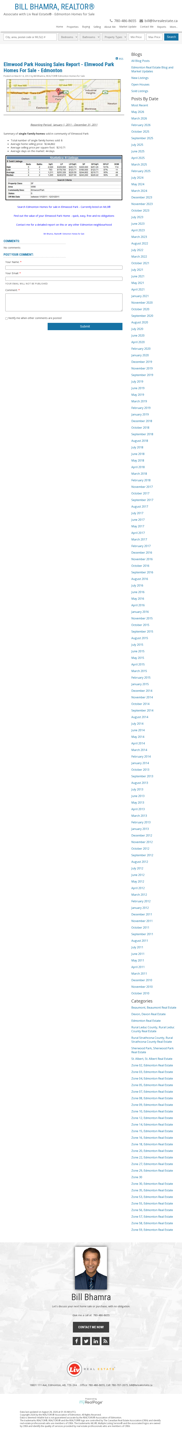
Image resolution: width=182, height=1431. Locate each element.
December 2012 (141, 835)
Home (59, 26)
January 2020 (140, 355)
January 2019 (140, 414)
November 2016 (142, 559)
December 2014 (141, 691)
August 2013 (139, 783)
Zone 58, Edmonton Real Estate (152, 1223)
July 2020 (137, 329)
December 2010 (141, 980)
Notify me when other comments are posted (34, 318)
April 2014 (138, 743)
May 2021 (137, 283)
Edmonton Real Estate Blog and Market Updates (152, 69)
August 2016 (139, 579)
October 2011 (140, 927)
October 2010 (140, 993)
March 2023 (139, 237)
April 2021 (138, 289)
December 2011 (141, 914)
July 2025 (137, 145)
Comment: (11, 290)
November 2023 (142, 204)
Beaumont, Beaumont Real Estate (153, 1007)
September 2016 (142, 572)
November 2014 (142, 697)
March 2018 (139, 474)
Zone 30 (136, 1177)
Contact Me (147, 26)
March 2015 (139, 671)
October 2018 (140, 428)
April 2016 (138, 605)
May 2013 (137, 802)
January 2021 (140, 296)
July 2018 (137, 447)
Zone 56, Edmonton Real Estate (152, 1210)
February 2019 (141, 408)
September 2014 (142, 710)
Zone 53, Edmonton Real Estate (152, 1197)
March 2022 (139, 257)
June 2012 (137, 875)
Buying (86, 26)
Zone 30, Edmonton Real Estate (152, 1184)
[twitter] (86, 1341)
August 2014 (139, 717)
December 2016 (141, 553)
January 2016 (140, 612)
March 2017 (139, 539)
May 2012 (137, 881)
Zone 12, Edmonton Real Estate (152, 1118)
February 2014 (141, 756)
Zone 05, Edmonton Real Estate (152, 1085)
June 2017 (137, 520)
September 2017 (142, 500)
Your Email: (12, 273)
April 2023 (138, 230)
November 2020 (142, 303)
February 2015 (141, 677)
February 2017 (141, 546)
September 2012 (142, 855)
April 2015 (138, 664)
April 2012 (138, 888)
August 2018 (139, 441)
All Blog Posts (140, 61)
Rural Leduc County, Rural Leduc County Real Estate (152, 1029)
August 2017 (139, 506)
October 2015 (140, 625)
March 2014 (139, 750)
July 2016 (137, 585)
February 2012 (141, 901)
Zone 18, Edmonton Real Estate (152, 1144)
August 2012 (139, 862)
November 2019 (142, 368)
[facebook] (77, 1341)
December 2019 (141, 362)
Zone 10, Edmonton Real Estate (152, 1111)
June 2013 (137, 796)
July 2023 (137, 217)
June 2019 (137, 388)
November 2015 (142, 618)
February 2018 (141, 480)
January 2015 (140, 684)
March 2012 (139, 895)
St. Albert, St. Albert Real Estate (151, 1059)
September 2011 (142, 934)
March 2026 (139, 118)
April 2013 (138, 809)
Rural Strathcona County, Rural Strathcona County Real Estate (152, 1040)
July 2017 (137, 513)
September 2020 (142, 316)
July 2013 (137, 789)
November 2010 (142, 987)
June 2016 (137, 592)
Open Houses (140, 84)
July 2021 (137, 270)
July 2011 (137, 947)
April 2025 (138, 158)
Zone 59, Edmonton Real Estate (152, 1230)
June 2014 (137, 730)
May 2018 (137, 460)
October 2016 (140, 566)
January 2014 (140, 763)
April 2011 (138, 967)
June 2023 (137, 224)
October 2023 (140, 210)
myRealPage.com (91, 1402)
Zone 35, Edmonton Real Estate (152, 1190)
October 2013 (140, 770)
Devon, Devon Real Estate (148, 1014)
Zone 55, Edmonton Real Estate (152, 1203)
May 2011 (137, 960)
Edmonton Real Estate (146, 1021)
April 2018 (138, 467)
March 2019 (139, 401)
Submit (85, 326)
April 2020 (138, 342)
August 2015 (139, 638)
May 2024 (137, 184)
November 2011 (142, 921)
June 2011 (137, 954)
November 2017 (142, 487)
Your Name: (12, 262)
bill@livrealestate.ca (140, 1385)
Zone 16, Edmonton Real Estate (152, 1138)
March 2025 (139, 164)
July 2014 (137, 724)
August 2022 (139, 243)
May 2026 (137, 112)
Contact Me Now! (91, 1327)
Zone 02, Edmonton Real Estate (152, 1065)
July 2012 (137, 868)
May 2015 (137, 658)
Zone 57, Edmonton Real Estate (152, 1217)
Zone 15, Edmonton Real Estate (152, 1131)
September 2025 (142, 138)
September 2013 (142, 776)
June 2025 (137, 151)
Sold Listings (139, 91)
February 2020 (141, 349)
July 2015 (137, 645)
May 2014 (137, 737)
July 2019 (137, 381)
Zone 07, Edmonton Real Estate (152, 1092)
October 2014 (140, 704)
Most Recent (139, 105)
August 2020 (139, 322)
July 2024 (137, 178)
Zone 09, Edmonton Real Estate (152, 1105)
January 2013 (140, 829)
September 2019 (142, 375)
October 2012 (140, 849)
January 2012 (140, 908)
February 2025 (141, 171)
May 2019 (137, 395)
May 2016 (137, 599)
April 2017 (138, 533)
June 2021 (137, 276)
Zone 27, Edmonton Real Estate (152, 1164)
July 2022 (137, 250)
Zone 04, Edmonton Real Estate (152, 1078)
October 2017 (140, 493)
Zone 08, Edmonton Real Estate (152, 1098)
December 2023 (141, 197)
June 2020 (137, 335)
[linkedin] (96, 1341)
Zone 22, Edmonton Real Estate (152, 1157)
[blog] (105, 1341)
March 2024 (139, 191)
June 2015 (137, 651)
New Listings (140, 78)
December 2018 (141, 421)
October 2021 (140, 263)
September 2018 (142, 434)
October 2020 (140, 309)
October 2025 (140, 132)
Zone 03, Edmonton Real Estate (152, 1072)
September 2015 (142, 631)
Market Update (127, 26)
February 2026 (141, 125)
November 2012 (142, 842)
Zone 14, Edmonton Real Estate (152, 1124)
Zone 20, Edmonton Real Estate (152, 1151)
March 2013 (139, 816)
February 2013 (141, 822)
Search (171, 36)
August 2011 (139, 941)
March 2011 (139, 974)
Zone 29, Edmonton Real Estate (152, 1170)
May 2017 (137, 526)
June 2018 (137, 454)
